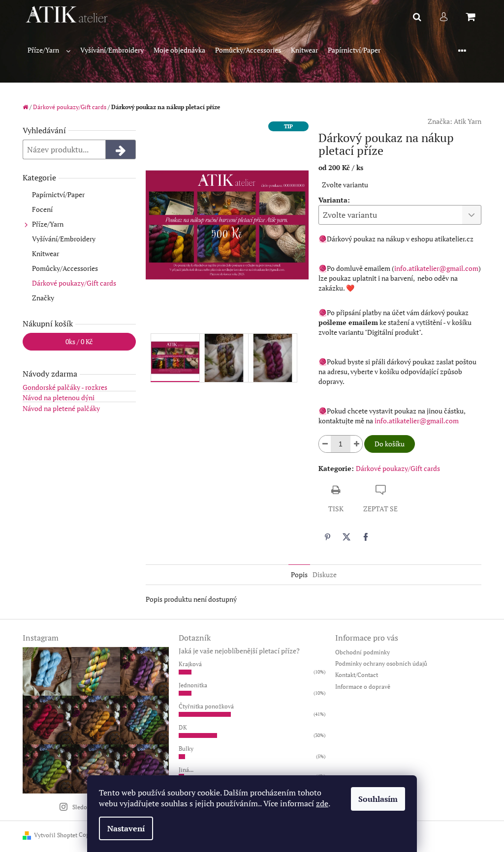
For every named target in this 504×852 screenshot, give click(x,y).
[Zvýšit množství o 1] (356, 444)
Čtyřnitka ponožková (206, 706)
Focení (42, 209)
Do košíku (390, 443)
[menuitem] (49, 50)
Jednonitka (193, 685)
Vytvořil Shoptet (55, 835)
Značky (43, 297)
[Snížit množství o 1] (325, 444)
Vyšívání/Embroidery (63, 238)
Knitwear (45, 253)
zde (322, 803)
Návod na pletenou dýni (58, 397)
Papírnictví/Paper (58, 194)
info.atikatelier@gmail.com (436, 268)
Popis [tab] (299, 574)
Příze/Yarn (47, 224)
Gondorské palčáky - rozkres (65, 387)
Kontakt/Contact (356, 674)
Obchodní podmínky (362, 652)
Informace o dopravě (362, 686)
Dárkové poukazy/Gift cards (74, 283)
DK (183, 727)
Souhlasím (378, 798)
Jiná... (186, 769)
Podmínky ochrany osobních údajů (381, 663)
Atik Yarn (467, 121)
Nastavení (126, 828)
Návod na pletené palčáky (61, 408)
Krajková (190, 664)
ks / (79, 341)
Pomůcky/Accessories (65, 268)
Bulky (186, 748)
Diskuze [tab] (325, 574)
